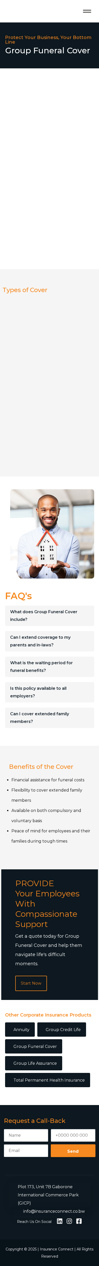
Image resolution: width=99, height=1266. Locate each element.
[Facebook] (79, 1221)
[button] (87, 11)
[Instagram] (69, 1221)
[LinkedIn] (60, 1221)
